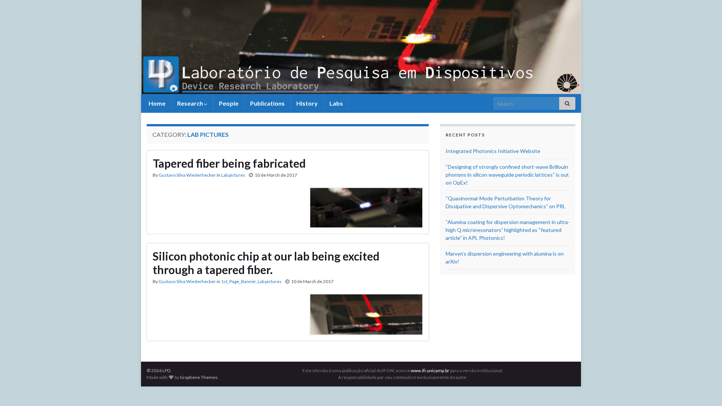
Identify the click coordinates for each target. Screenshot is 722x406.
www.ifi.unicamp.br (430, 370)
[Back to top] (705, 389)
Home (156, 103)
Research (190, 103)
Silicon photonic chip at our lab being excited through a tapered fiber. (266, 262)
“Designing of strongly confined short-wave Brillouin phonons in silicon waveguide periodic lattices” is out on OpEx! (507, 175)
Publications (267, 103)
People (228, 103)
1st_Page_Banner (238, 281)
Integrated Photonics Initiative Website (493, 151)
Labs (336, 103)
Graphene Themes (199, 377)
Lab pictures (233, 175)
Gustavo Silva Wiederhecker (187, 175)
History (307, 103)
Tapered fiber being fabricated (229, 163)
